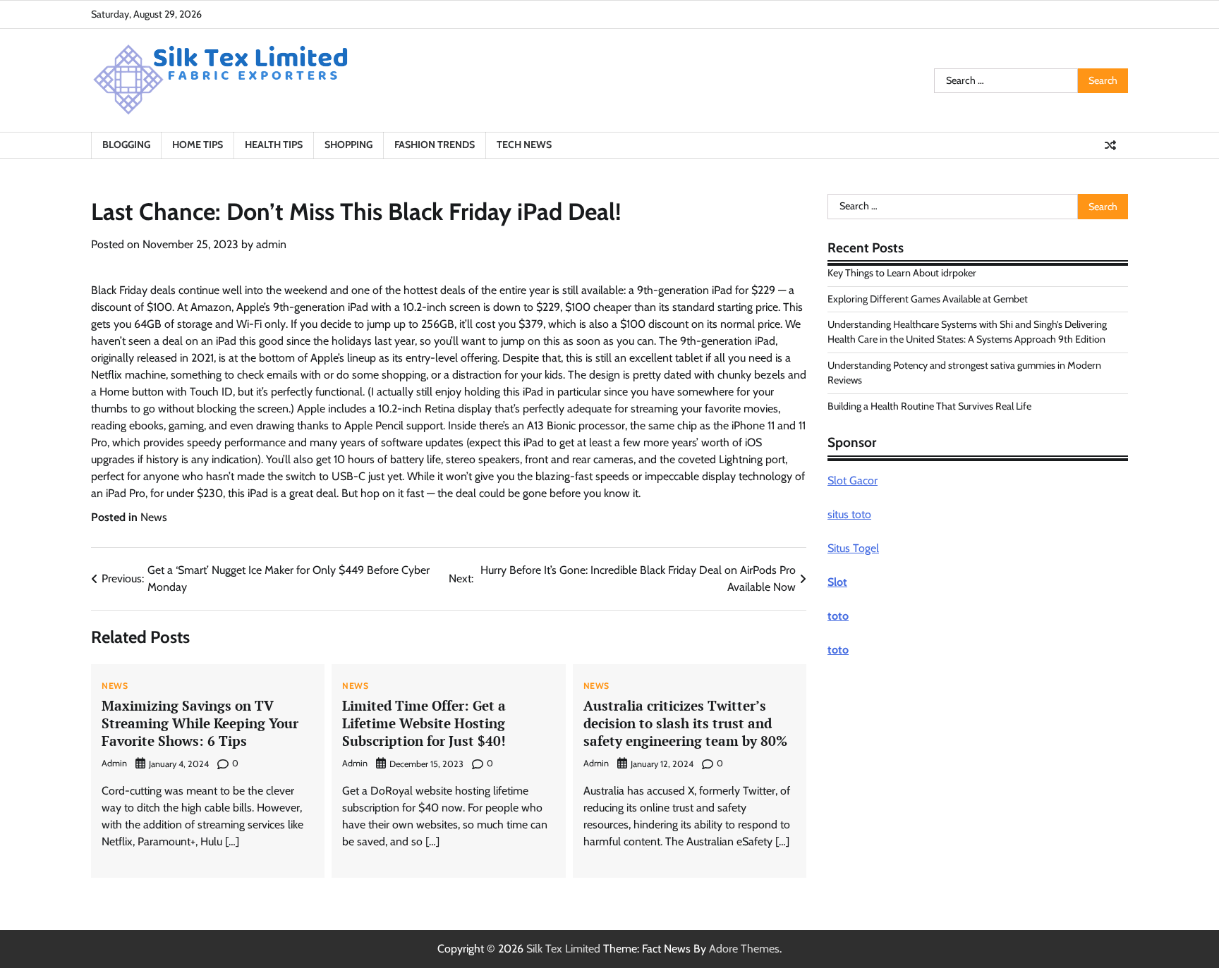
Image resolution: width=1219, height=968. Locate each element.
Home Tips (197, 144)
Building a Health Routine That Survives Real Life (929, 405)
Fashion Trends (434, 144)
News (153, 517)
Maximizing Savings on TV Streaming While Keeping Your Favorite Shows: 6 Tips (200, 723)
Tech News (524, 144)
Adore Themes (744, 948)
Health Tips (274, 144)
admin (271, 244)
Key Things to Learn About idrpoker (901, 272)
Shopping (348, 144)
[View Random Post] (1110, 145)
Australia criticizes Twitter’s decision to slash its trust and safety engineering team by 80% (685, 723)
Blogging (126, 144)
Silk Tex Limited (563, 948)
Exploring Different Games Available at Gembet (927, 298)
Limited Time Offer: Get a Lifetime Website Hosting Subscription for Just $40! (424, 723)
